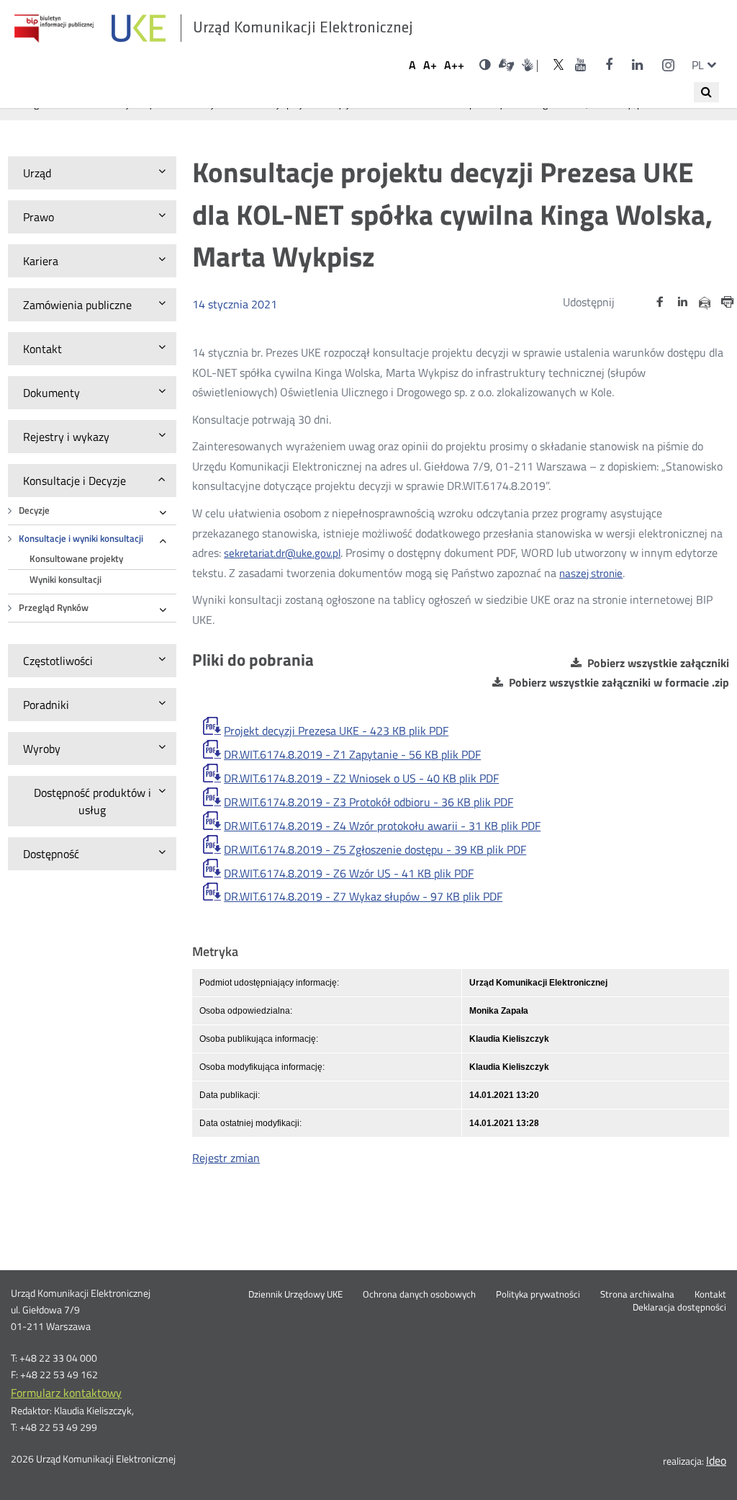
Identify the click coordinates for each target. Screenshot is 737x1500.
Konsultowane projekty (76, 559)
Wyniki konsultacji (65, 579)
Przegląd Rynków (54, 608)
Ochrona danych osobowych (419, 1294)
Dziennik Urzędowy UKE (295, 1294)
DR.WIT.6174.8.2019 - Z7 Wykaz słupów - (363, 896)
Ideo (716, 1460)
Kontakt (710, 1294)
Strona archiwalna (637, 1294)
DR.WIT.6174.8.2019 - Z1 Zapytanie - (352, 754)
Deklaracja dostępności (679, 1307)
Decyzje (34, 510)
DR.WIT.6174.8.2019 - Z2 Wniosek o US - (361, 778)
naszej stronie (591, 573)
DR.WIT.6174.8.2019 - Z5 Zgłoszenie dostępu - (375, 849)
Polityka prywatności (538, 1294)
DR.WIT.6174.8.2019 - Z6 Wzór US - (349, 873)
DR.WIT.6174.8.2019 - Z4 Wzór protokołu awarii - (382, 825)
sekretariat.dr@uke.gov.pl (282, 553)
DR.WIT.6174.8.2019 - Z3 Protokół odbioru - (368, 801)
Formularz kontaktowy (66, 1392)
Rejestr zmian (226, 1157)
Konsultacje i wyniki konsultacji (81, 538)
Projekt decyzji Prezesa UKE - (336, 730)
